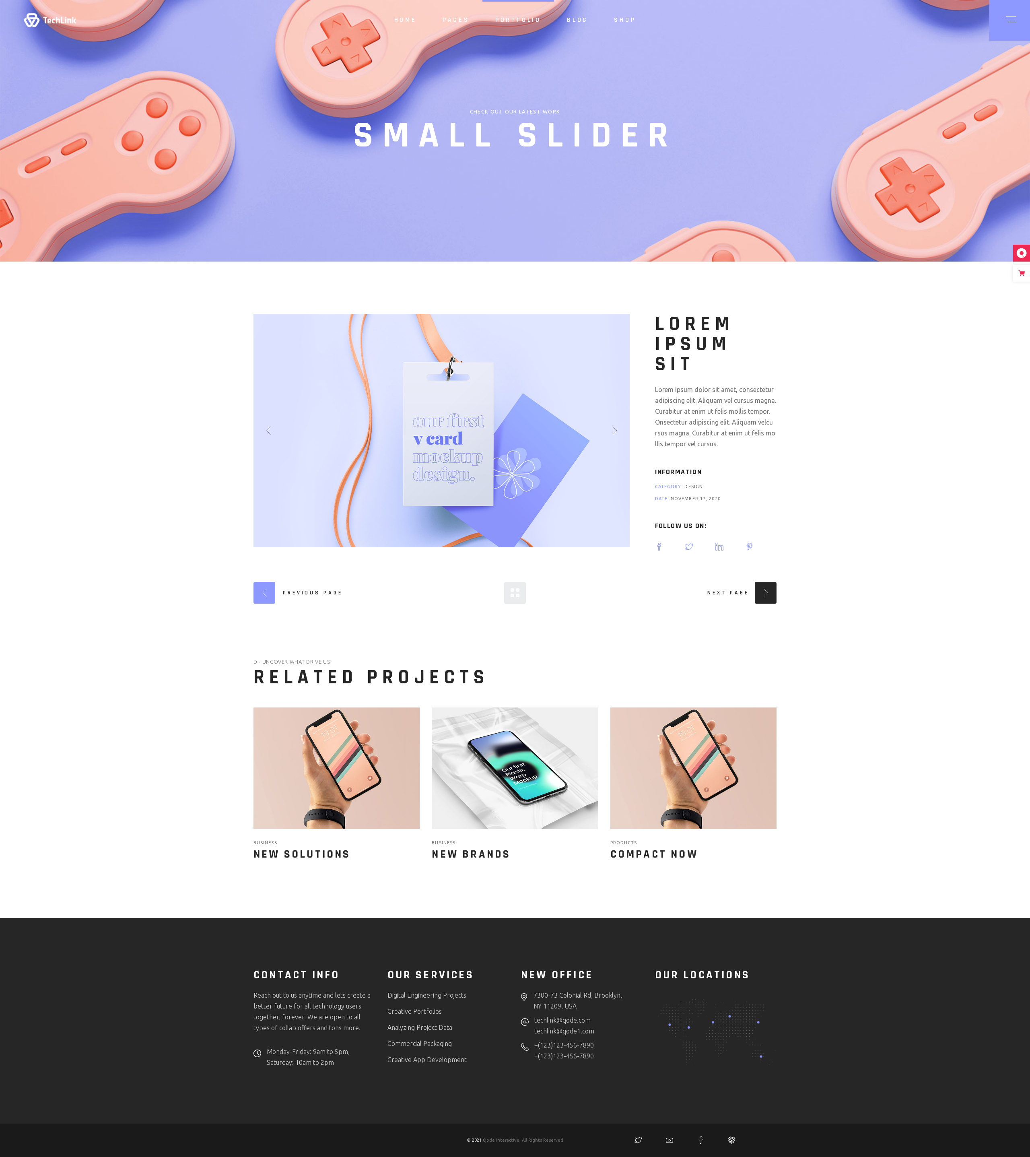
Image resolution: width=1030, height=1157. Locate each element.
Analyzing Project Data (419, 1027)
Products (623, 842)
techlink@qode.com (562, 1020)
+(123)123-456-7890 (564, 1045)
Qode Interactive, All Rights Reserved (523, 1140)
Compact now (654, 854)
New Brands (471, 854)
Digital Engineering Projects (426, 995)
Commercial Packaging (419, 1043)
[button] (269, 431)
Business (265, 842)
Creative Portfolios (414, 1011)
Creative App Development (427, 1059)
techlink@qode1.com (564, 1031)
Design (693, 486)
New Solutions (302, 854)
